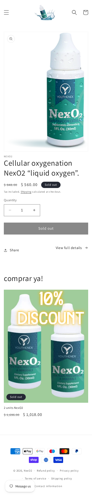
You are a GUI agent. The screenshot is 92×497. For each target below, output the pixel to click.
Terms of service (35, 478)
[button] (6, 12)
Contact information (48, 486)
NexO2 (28, 470)
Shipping (26, 191)
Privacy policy (69, 470)
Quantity (10, 200)
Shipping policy (61, 478)
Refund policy (46, 470)
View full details (69, 247)
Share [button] (14, 250)
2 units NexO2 (13, 408)
